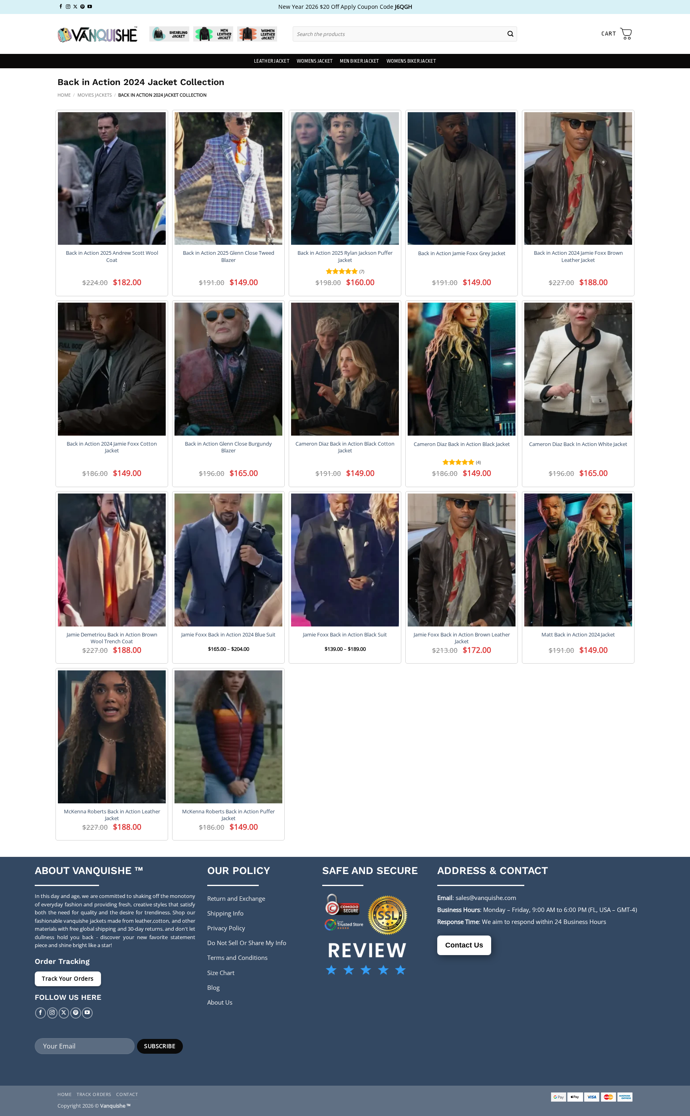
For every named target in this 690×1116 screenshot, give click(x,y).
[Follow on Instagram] (68, 6)
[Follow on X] (75, 6)
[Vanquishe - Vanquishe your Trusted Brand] (97, 34)
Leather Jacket (271, 61)
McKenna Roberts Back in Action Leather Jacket (112, 815)
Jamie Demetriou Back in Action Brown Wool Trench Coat (112, 638)
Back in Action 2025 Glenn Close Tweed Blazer (228, 256)
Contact (127, 1094)
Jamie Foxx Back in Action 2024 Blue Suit (228, 634)
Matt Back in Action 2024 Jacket (578, 634)
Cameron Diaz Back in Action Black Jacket (462, 444)
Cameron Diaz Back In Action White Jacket (578, 444)
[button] (616, 34)
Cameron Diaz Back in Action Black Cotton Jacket (345, 447)
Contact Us (464, 945)
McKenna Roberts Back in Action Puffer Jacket (228, 815)
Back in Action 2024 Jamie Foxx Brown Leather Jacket (578, 256)
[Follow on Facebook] (61, 6)
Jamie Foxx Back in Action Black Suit (345, 634)
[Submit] (510, 34)
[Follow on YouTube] (89, 6)
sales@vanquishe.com (486, 898)
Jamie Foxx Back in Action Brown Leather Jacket (462, 638)
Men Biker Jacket (359, 61)
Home (64, 95)
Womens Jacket (315, 61)
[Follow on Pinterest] (82, 6)
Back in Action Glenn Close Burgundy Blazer (228, 447)
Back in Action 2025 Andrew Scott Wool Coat (112, 256)
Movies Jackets (94, 95)
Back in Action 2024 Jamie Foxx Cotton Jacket (112, 447)
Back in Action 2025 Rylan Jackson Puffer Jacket (345, 256)
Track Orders (94, 1094)
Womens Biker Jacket (411, 61)
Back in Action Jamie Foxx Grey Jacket (462, 253)
